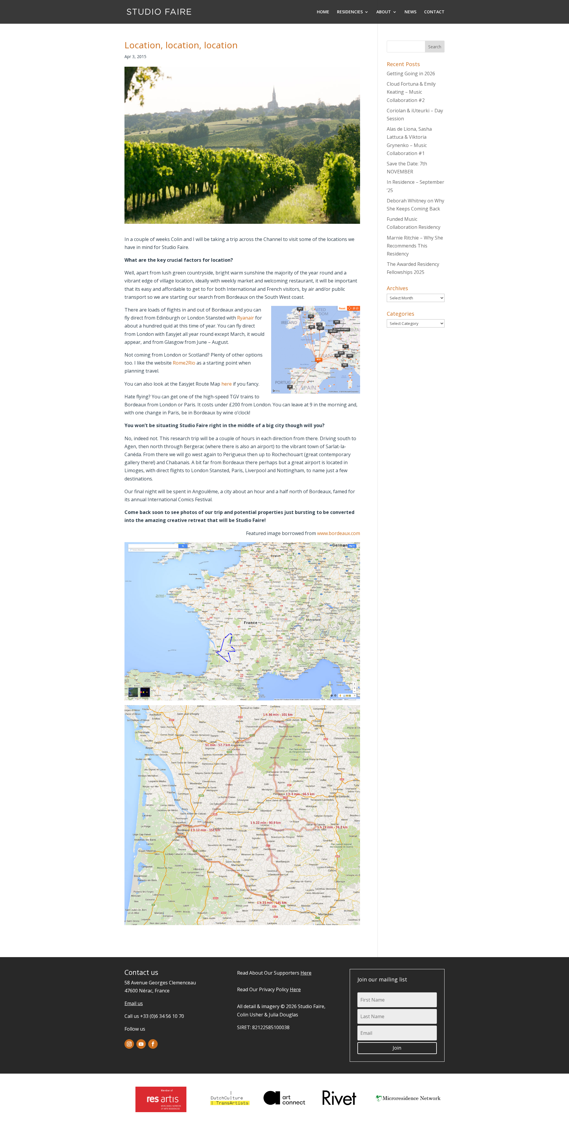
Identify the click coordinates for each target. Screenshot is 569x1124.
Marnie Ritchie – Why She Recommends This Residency (415, 245)
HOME (323, 12)
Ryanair (245, 317)
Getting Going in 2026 (411, 73)
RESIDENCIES (350, 12)
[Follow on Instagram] (129, 1044)
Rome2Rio (184, 363)
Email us (133, 1003)
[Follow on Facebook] (153, 1044)
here (226, 384)
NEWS (410, 12)
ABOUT (383, 12)
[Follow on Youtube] (141, 1044)
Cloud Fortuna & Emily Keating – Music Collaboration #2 (411, 92)
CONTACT (434, 12)
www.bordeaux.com (338, 533)
